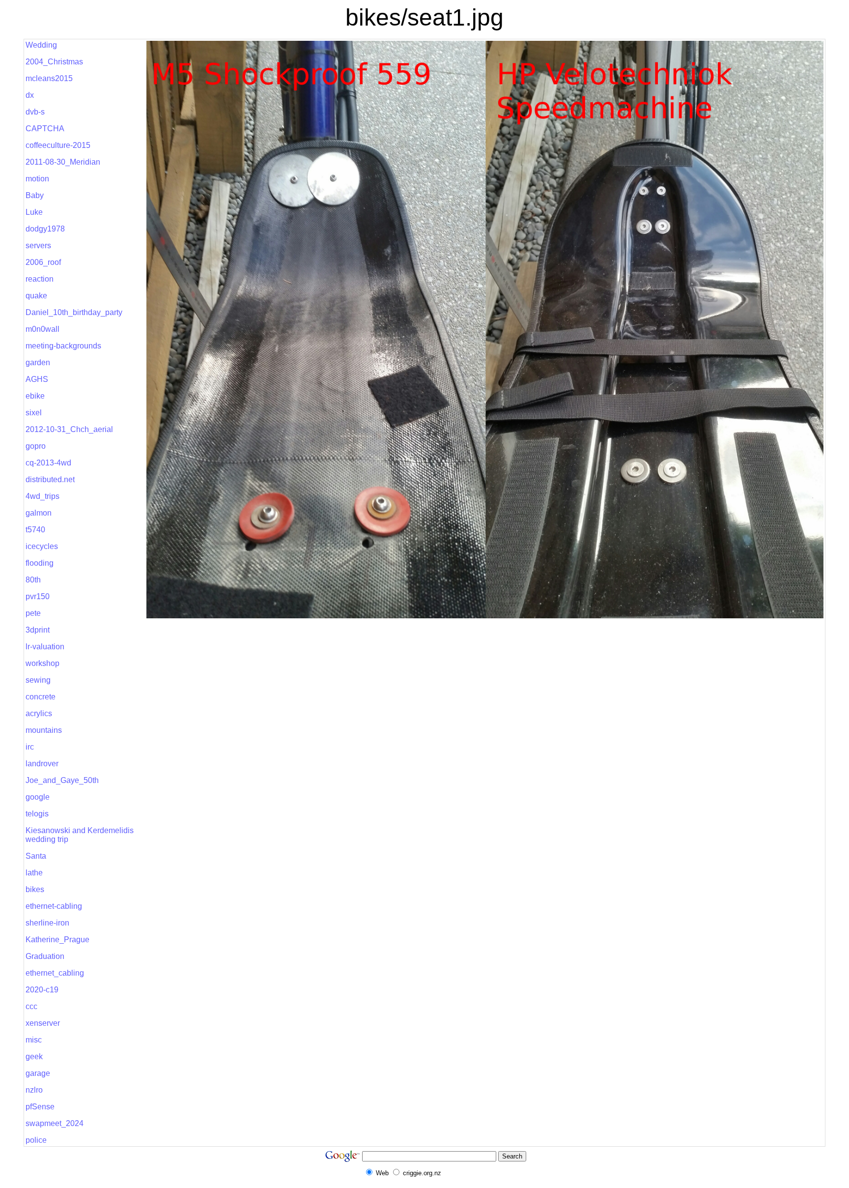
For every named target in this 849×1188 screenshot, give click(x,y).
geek (34, 1056)
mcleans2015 (49, 78)
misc (34, 1040)
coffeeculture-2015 (58, 145)
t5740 (35, 529)
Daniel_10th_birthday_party (74, 312)
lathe (34, 873)
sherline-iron (47, 923)
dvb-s (35, 112)
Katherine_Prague (57, 939)
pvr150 (38, 596)
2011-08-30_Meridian (63, 162)
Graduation (45, 956)
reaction (40, 279)
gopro (36, 446)
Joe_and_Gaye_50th (62, 780)
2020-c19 (42, 989)
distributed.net (50, 479)
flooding (40, 563)
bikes (35, 889)
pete (33, 613)
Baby (35, 195)
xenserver (43, 1023)
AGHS (37, 379)
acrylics (39, 713)
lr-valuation (45, 646)
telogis (37, 814)
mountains (44, 730)
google (38, 797)
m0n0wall (42, 329)
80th (33, 580)
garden (38, 362)
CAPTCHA (45, 128)
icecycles (42, 546)
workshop (42, 663)
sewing (38, 680)
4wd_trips (42, 496)
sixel (34, 412)
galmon (39, 513)
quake (36, 295)
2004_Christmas (54, 62)
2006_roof (43, 262)
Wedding (41, 45)
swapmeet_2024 (55, 1123)
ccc (31, 1006)
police (36, 1140)
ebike (35, 396)
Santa (36, 856)
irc (30, 747)
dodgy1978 (45, 229)
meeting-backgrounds (63, 346)
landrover (42, 763)
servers (38, 245)
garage (38, 1073)
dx (30, 95)
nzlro (34, 1090)
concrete (41, 697)
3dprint (38, 630)
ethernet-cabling (54, 906)
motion (37, 178)
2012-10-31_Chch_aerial (69, 429)
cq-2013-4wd (48, 463)
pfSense (40, 1106)
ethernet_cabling (55, 973)
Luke (34, 212)
